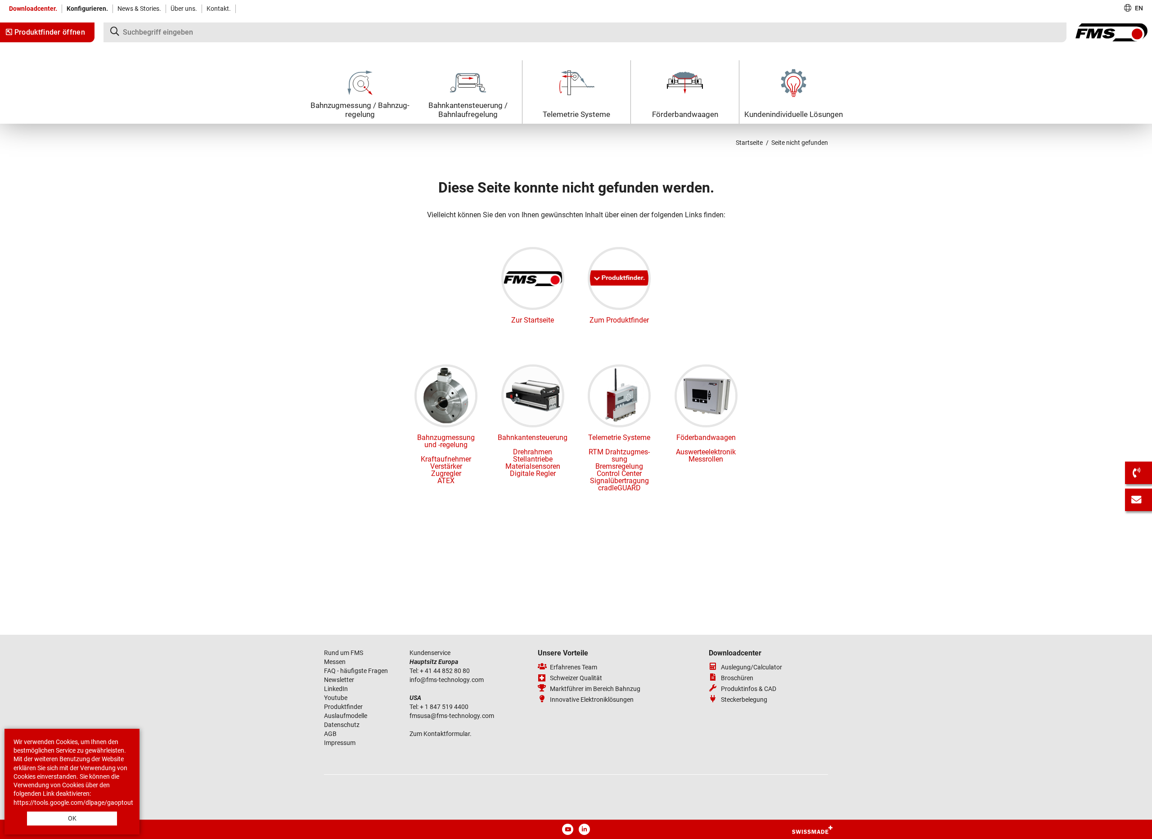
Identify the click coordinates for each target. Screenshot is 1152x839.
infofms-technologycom (447, 679)
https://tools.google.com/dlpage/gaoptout (73, 802)
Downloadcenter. (33, 8)
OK (72, 818)
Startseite (749, 142)
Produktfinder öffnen (48, 32)
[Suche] (585, 32)
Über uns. (184, 8)
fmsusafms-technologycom (452, 715)
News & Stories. (139, 8)
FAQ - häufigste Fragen (356, 670)
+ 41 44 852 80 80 (445, 670)
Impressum (340, 742)
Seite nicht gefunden (799, 142)
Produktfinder (343, 706)
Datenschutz (342, 724)
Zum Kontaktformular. (441, 733)
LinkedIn (336, 688)
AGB (330, 733)
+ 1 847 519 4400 (445, 706)
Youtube (335, 697)
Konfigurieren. (87, 8)
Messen (335, 661)
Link (48, 793)
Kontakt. (219, 8)
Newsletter (339, 679)
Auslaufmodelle (345, 715)
